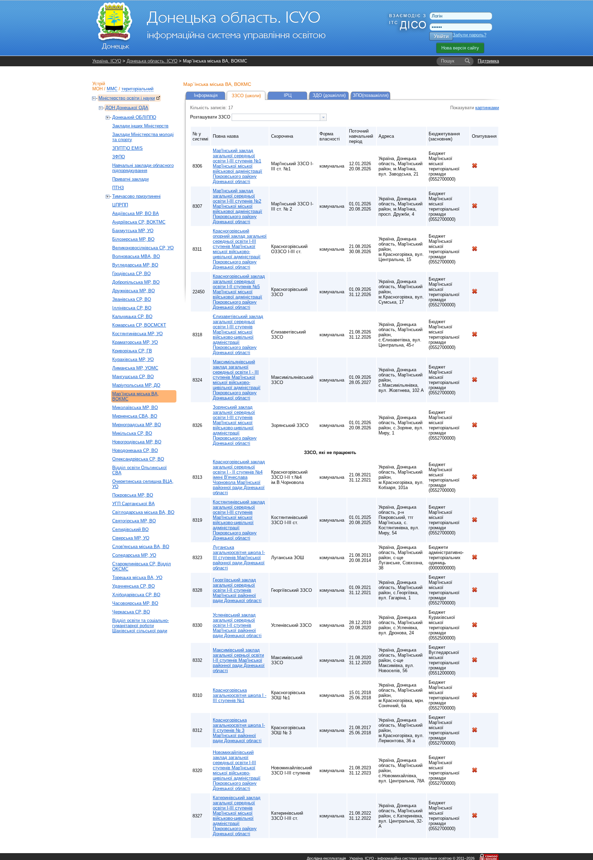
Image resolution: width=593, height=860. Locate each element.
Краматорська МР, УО (135, 342)
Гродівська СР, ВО (131, 273)
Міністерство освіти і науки (126, 98)
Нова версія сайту (460, 47)
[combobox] (279, 117)
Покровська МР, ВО (132, 495)
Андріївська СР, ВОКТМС (138, 222)
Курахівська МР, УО (133, 359)
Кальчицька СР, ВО (132, 316)
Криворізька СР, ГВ (132, 350)
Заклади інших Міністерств (140, 125)
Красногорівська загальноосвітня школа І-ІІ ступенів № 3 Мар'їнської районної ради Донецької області (239, 730)
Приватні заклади (130, 179)
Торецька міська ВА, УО (137, 577)
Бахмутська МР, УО (132, 230)
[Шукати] (467, 61)
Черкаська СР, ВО (131, 611)
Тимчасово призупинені (136, 196)
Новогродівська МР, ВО (136, 441)
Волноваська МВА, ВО (136, 256)
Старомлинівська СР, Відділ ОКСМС (141, 566)
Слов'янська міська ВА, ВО (140, 546)
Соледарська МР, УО (134, 555)
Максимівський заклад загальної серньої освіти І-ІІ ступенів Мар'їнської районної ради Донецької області (239, 660)
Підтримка (488, 61)
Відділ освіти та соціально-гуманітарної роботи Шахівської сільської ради (140, 625)
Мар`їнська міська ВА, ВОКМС (135, 396)
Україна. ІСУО (106, 61)
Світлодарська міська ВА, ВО (143, 512)
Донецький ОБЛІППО (134, 117)
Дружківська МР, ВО (133, 290)
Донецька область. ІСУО (152, 61)
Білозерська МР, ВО (133, 239)
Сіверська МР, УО (130, 538)
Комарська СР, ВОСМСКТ (139, 325)
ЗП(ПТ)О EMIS (127, 148)
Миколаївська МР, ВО (135, 407)
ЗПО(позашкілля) (370, 95)
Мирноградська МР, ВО (136, 424)
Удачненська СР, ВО (133, 586)
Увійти (441, 36)
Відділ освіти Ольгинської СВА (139, 470)
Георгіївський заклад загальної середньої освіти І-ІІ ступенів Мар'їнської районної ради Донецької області (237, 590)
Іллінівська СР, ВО (131, 307)
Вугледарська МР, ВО (135, 265)
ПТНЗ (118, 187)
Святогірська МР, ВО (134, 520)
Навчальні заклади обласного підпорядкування (143, 168)
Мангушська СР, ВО (133, 376)
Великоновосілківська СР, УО (143, 247)
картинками (487, 107)
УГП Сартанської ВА (133, 503)
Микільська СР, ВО (132, 433)
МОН (97, 88)
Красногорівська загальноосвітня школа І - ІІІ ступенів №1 (239, 695)
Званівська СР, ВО (131, 299)
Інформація (206, 95)
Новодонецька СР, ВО (135, 450)
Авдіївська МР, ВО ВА (135, 213)
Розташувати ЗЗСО (211, 117)
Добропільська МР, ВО (136, 282)
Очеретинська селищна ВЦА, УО (143, 484)
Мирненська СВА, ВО (134, 416)
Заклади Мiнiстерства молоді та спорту (143, 137)
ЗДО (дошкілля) (329, 95)
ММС (112, 88)
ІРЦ (288, 95)
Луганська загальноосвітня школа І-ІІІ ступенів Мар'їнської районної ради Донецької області (239, 557)
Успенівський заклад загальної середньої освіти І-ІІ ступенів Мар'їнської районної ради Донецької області (237, 625)
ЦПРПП (120, 204)
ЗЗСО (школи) (246, 95)
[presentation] (323, 117)
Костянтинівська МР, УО (137, 333)
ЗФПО (118, 156)
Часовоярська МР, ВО (135, 603)
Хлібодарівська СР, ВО (136, 594)
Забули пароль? (469, 34)
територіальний (137, 88)
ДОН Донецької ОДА (126, 107)
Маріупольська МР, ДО (136, 385)
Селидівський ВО (130, 529)
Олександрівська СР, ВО (138, 459)
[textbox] (276, 117)
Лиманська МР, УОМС (135, 368)
